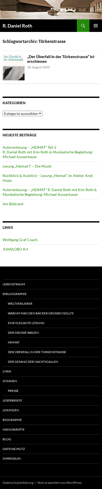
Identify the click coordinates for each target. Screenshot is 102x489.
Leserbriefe (12, 400)
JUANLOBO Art (15, 249)
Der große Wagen (23, 333)
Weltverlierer (20, 303)
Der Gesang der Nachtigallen (33, 362)
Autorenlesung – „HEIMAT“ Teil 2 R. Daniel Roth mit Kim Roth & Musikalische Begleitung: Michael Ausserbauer (48, 152)
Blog (7, 439)
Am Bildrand (13, 204)
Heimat (14, 342)
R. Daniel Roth (17, 26)
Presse (13, 391)
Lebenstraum (14, 284)
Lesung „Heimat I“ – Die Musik (27, 166)
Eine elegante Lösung (26, 323)
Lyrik (7, 371)
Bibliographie (15, 294)
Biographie (12, 420)
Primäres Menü (95, 25)
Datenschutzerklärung (18, 483)
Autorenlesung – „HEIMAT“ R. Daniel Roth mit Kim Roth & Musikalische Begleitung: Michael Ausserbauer (50, 192)
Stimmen (10, 381)
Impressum (12, 458)
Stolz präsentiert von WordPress (59, 483)
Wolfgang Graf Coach (20, 239)
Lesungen (11, 410)
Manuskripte (14, 429)
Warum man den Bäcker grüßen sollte (41, 313)
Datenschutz (14, 449)
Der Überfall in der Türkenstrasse (37, 352)
